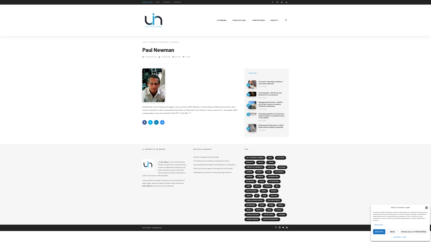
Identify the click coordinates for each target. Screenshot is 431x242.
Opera (248, 196)
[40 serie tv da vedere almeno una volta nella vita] (252, 84)
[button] (426, 208)
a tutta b (280, 158)
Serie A (280, 205)
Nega (392, 232)
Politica (274, 196)
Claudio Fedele (166, 57)
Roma (271, 205)
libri (248, 186)
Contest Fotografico (254, 167)
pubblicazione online (254, 200)
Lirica (257, 186)
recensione (250, 205)
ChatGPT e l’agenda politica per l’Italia (206, 157)
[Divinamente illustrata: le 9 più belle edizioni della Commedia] (252, 128)
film (268, 172)
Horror (260, 177)
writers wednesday (270, 219)
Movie (264, 191)
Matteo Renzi (251, 191)
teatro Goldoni (252, 215)
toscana (281, 215)
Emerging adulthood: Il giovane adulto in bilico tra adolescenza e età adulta (271, 116)
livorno (268, 186)
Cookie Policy (397, 237)
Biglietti (249, 162)
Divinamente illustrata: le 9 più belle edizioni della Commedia (271, 126)
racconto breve (274, 200)
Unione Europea (252, 219)
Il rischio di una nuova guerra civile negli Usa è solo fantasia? (213, 168)
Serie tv (259, 210)
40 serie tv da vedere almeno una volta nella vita (270, 82)
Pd (257, 196)
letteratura (274, 181)
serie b (248, 210)
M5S (277, 186)
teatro (278, 210)
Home (144, 42)
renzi (262, 205)
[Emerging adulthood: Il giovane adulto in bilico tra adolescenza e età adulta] (252, 114)
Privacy (404, 237)
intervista (250, 181)
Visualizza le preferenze (413, 232)
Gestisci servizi (378, 225)
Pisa (264, 196)
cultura (271, 167)
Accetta (379, 232)
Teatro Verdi (268, 215)
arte (270, 158)
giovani (249, 177)
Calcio (260, 162)
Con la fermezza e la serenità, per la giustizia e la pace (211, 161)
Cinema (271, 162)
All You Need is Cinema (254, 158)
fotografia (279, 172)
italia (261, 181)
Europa (249, 172)
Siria (269, 210)
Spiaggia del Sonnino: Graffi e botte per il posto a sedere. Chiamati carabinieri (270, 104)
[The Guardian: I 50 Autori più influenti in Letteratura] (252, 94)
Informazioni (273, 177)
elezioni (282, 167)
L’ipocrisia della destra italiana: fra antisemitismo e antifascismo (214, 165)
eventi (259, 172)
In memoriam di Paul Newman (158, 42)
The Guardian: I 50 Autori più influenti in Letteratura (270, 94)
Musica (273, 191)
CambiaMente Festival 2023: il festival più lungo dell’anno (212, 172)
